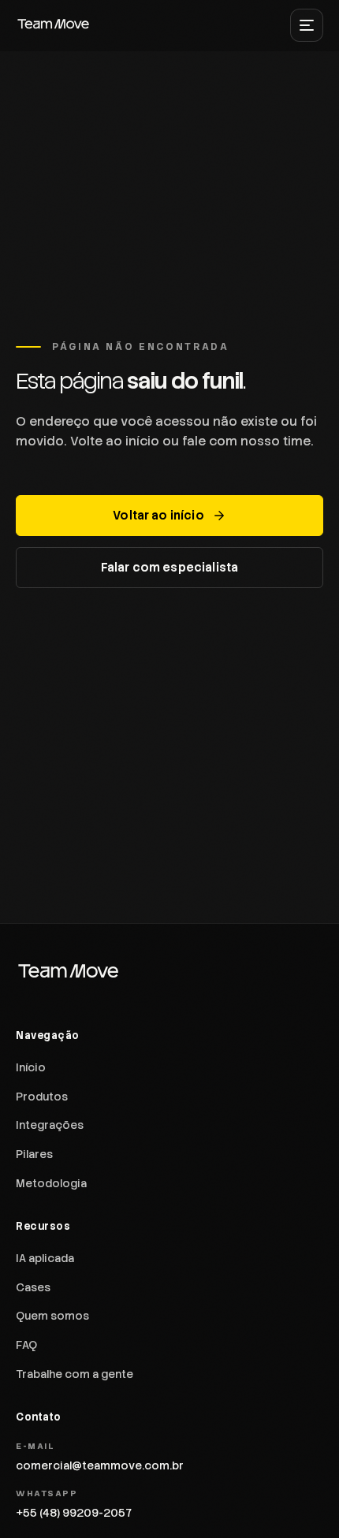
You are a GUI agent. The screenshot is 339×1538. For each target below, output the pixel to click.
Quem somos (52, 1316)
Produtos (42, 1096)
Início (31, 1067)
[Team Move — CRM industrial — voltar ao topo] (53, 25)
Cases (33, 1287)
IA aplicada (45, 1258)
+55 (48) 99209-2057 (74, 1513)
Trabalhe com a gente (74, 1374)
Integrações (50, 1125)
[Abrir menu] (306, 25)
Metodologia (51, 1183)
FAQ (26, 1345)
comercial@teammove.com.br (100, 1465)
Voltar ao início (158, 515)
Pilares (34, 1154)
